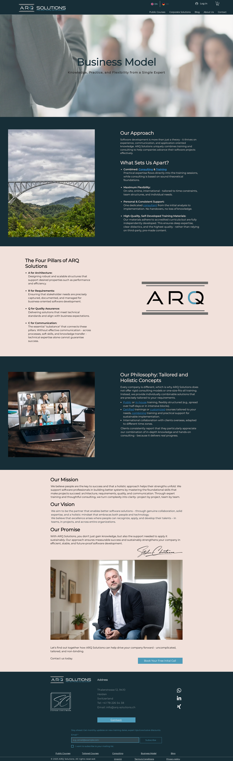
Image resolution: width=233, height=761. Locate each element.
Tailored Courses (90, 753)
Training (161, 169)
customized (157, 409)
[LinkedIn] (179, 698)
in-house (141, 402)
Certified (128, 409)
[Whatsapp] (179, 690)
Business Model (148, 753)
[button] (217, 4)
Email (74, 734)
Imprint (118, 759)
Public (127, 402)
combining (139, 413)
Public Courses (63, 753)
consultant (150, 205)
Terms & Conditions (144, 759)
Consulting (146, 169)
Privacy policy (173, 759)
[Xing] (179, 706)
